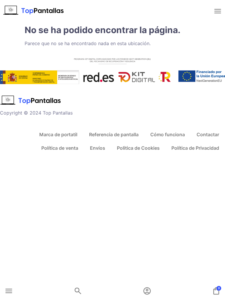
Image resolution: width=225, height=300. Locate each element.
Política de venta (59, 148)
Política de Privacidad (195, 148)
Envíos (97, 148)
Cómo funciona (167, 134)
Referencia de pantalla (114, 134)
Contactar (208, 134)
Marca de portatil (58, 134)
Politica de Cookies (138, 148)
